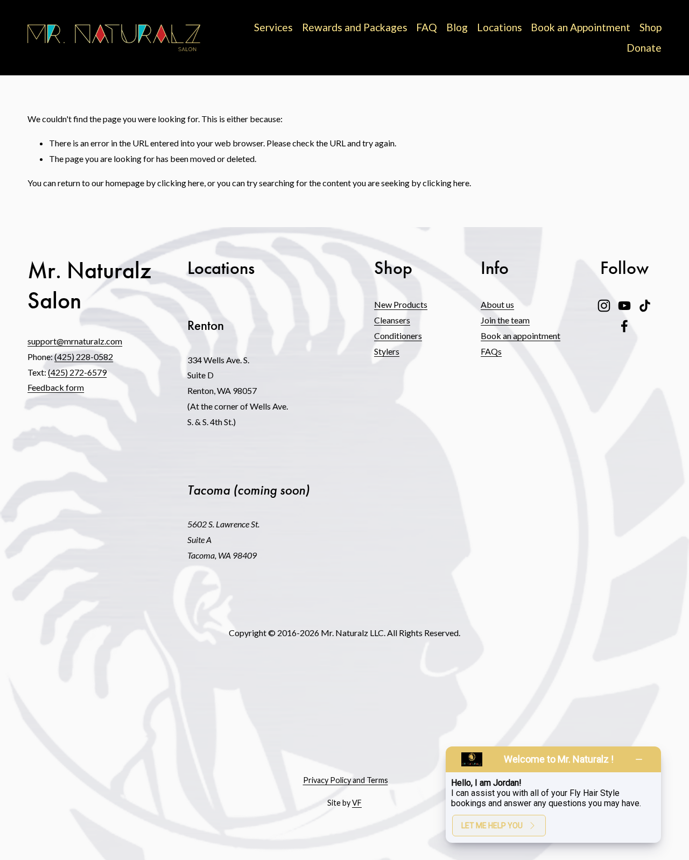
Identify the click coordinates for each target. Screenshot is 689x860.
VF (357, 802)
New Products (400, 304)
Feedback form (55, 387)
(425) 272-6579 (77, 372)
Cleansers (392, 320)
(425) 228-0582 (83, 356)
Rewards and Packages (354, 27)
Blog (457, 27)
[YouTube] (624, 305)
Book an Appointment (580, 27)
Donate (644, 47)
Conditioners (398, 335)
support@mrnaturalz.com (74, 341)
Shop (650, 27)
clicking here (180, 183)
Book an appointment (520, 335)
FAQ (426, 27)
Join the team (505, 320)
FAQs (491, 351)
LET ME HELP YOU (492, 825)
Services (273, 27)
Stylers (386, 351)
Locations (499, 27)
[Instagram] (603, 305)
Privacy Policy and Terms (345, 780)
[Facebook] (624, 326)
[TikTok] (644, 305)
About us (497, 304)
